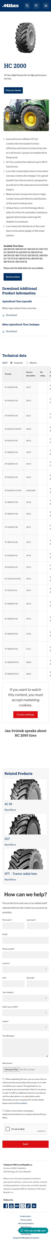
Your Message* (8, 1036)
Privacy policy (26, 1220)
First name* (7, 920)
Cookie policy (25, 1216)
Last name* (31, 920)
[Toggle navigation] (46, 6)
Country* (6, 963)
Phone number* (8, 949)
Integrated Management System (26, 1238)
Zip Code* (31, 978)
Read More (10, 809)
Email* (5, 934)
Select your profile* (10, 1007)
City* (4, 978)
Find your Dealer (13, 90)
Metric (33, 362)
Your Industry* (8, 992)
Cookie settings (25, 714)
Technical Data (13, 277)
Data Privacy (26, 1227)
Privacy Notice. (21, 1103)
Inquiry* (5, 1021)
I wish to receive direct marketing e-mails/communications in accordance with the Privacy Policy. (24, 1114)
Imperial (18, 362)
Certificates (26, 1234)
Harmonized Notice (26, 1223)
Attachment (7, 1063)
